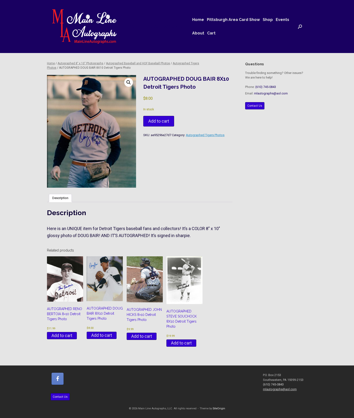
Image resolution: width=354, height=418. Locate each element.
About (198, 33)
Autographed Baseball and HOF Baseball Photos (138, 63)
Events (282, 19)
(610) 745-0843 (265, 87)
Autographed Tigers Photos (205, 135)
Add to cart (158, 121)
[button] (300, 26)
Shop (268, 19)
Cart (211, 33)
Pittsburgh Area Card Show (233, 19)
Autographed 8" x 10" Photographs (80, 63)
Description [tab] (60, 198)
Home (198, 19)
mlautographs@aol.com (271, 93)
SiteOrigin (219, 408)
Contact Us (254, 105)
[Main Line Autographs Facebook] (58, 379)
